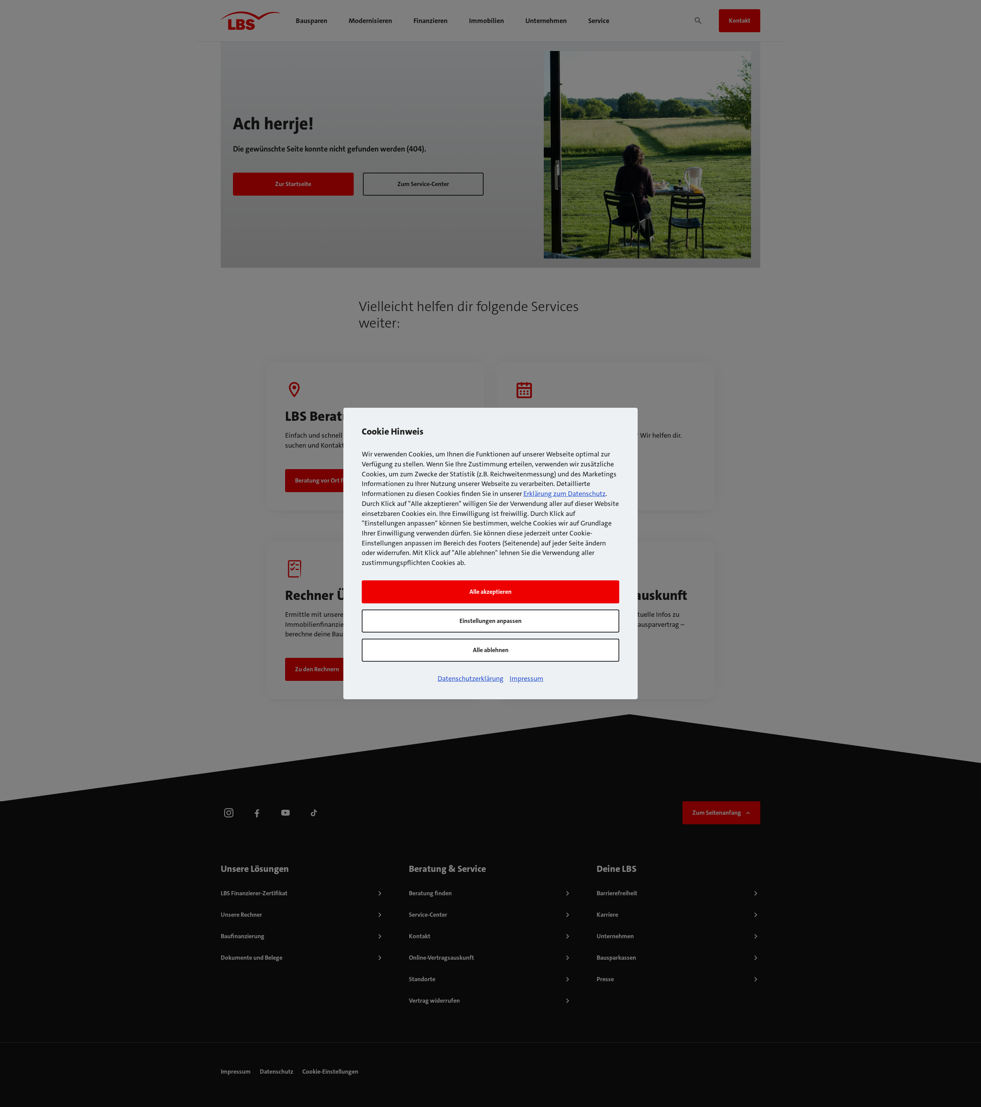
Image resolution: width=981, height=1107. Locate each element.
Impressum (526, 678)
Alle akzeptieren (490, 592)
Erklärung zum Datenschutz (564, 493)
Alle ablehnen (491, 650)
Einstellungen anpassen (490, 621)
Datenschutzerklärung (471, 678)
